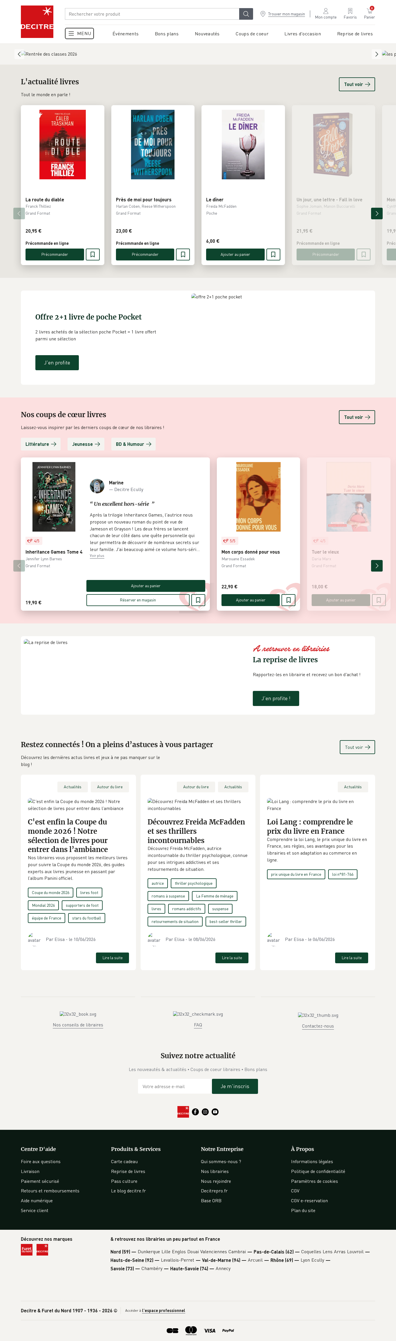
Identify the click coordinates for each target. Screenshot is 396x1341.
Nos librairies (215, 1171)
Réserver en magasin (138, 599)
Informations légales (312, 1161)
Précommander (54, 254)
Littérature (37, 444)
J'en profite (57, 362)
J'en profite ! (275, 698)
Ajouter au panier (235, 254)
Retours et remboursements (50, 1191)
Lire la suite (112, 957)
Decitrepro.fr (214, 1191)
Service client (34, 1210)
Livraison (30, 1171)
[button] (146, 532)
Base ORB (211, 1200)
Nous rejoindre (216, 1181)
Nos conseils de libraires (78, 1025)
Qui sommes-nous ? (221, 1161)
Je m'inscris (235, 1086)
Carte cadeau (124, 1161)
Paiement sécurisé (40, 1181)
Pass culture (124, 1181)
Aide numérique (37, 1200)
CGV (295, 1191)
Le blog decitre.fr (128, 1191)
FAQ (198, 1025)
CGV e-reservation (309, 1200)
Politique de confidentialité (318, 1171)
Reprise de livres (128, 1171)
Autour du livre (110, 786)
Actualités (72, 786)
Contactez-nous (318, 1026)
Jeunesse (82, 444)
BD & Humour (130, 444)
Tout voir (353, 84)
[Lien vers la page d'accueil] (37, 22)
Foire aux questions (41, 1161)
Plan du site (303, 1210)
